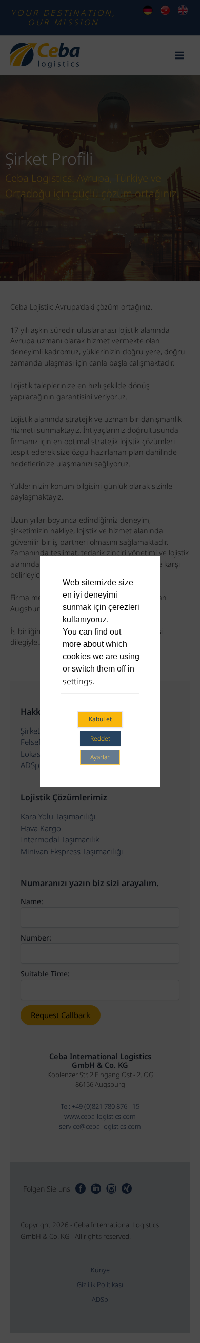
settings (78, 681)
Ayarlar (100, 757)
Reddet (100, 738)
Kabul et (100, 719)
